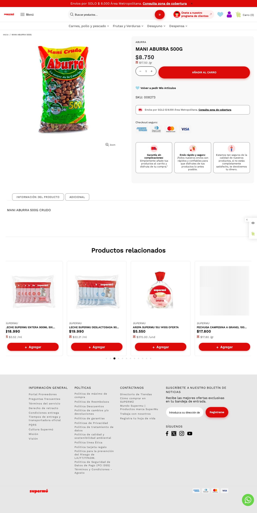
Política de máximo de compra (90, 395)
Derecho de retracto (43, 408)
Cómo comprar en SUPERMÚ (133, 400)
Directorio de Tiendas (136, 394)
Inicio (5, 35)
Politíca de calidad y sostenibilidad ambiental (92, 436)
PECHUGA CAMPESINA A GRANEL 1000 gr (222, 327)
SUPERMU (11, 323)
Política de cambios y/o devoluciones (91, 412)
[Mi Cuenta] (229, 14)
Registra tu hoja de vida (137, 418)
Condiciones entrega (44, 412)
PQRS (33, 424)
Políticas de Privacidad (91, 422)
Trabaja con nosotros (135, 413)
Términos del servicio (44, 403)
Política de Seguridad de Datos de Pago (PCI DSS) (92, 463)
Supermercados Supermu (9, 14)
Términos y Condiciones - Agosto (93, 471)
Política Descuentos (89, 406)
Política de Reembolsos (91, 401)
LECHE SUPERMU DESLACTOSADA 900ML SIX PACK (94, 327)
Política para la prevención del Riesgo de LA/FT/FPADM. (94, 454)
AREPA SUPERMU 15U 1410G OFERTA (156, 327)
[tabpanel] (33, 308)
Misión (33, 434)
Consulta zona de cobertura (165, 3)
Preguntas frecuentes (44, 398)
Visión (33, 438)
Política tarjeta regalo (90, 447)
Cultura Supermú (41, 429)
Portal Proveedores (43, 394)
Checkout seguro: (147, 122)
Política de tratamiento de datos (94, 428)
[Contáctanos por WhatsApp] (248, 500)
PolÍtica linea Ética (88, 442)
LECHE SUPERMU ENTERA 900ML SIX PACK (30, 327)
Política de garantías (89, 418)
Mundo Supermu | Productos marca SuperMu (139, 407)
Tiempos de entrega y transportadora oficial (45, 418)
